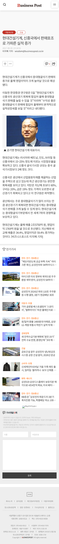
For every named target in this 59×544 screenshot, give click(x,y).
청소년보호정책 (10, 507)
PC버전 (29, 494)
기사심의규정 (39, 507)
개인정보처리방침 (33, 501)
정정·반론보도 (25, 507)
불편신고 (51, 507)
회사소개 (9, 501)
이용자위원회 (48, 501)
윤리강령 (19, 501)
